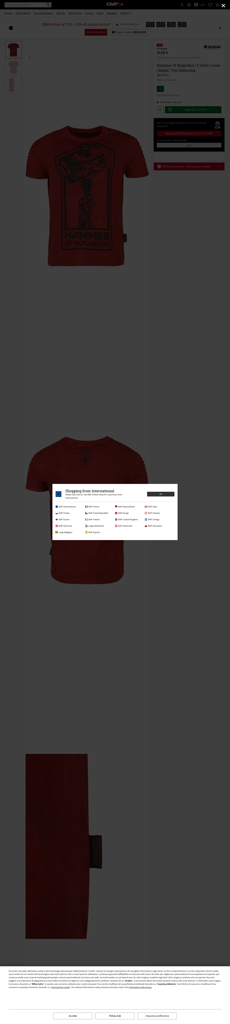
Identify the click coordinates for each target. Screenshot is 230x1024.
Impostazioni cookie (60, 987)
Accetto (73, 1016)
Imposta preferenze (157, 1016)
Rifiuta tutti (115, 1016)
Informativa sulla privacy (140, 987)
